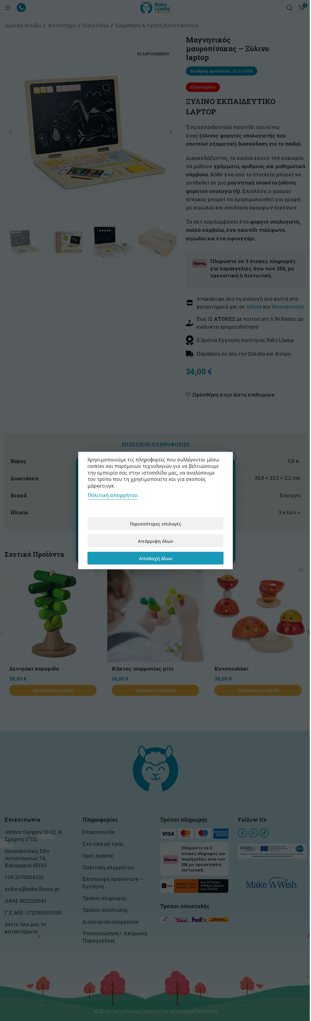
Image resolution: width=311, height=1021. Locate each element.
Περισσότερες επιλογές (155, 523)
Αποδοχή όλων (155, 558)
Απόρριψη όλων (155, 541)
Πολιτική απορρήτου (112, 495)
